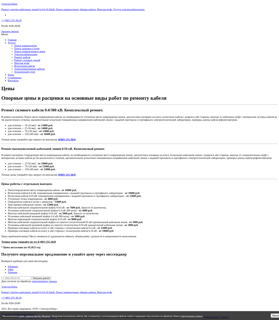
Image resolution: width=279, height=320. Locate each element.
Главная (12, 39)
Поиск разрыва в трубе (27, 48)
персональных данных (44, 281)
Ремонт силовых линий (27, 60)
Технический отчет (24, 71)
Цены (11, 74)
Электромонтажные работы (29, 69)
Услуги (12, 42)
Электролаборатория (25, 54)
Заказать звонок (10, 31)
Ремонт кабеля (22, 57)
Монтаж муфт (22, 63)
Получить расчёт (41, 278)
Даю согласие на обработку (29, 281)
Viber (10, 269)
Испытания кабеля (24, 66)
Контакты (13, 80)
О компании (14, 77)
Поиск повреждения (25, 45)
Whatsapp (13, 266)
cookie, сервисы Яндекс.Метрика (34, 316)
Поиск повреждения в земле (29, 51)
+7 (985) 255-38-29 (11, 20)
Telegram (12, 272)
